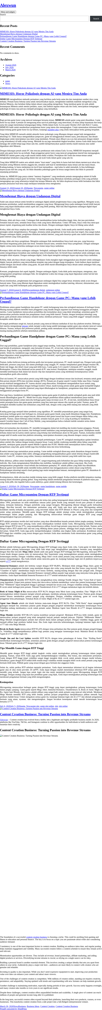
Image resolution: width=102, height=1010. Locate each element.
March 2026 (10, 70)
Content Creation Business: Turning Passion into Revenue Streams (28, 41)
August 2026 (10, 65)
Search (3, 14)
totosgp (25, 326)
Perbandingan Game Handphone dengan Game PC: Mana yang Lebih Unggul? (33, 36)
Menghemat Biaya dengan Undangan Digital (19, 34)
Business (22, 1006)
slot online (63, 706)
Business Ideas (33, 1006)
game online (49, 188)
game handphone (48, 486)
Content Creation (47, 1006)
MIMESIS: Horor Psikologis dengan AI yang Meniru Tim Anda (27, 31)
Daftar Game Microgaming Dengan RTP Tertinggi (21, 39)
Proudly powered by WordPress (13, 1009)
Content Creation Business (67, 1006)
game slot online (47, 706)
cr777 (8, 561)
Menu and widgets (8, 12)
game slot (35, 706)
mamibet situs (53, 130)
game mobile (61, 486)
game (7, 81)
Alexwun (8, 5)
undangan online (53, 290)
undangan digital (38, 290)
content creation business (36, 937)
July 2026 (9, 67)
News (7, 83)
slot (56, 706)
